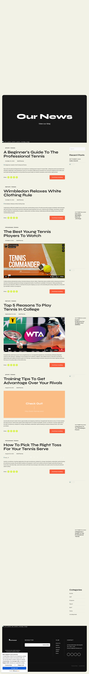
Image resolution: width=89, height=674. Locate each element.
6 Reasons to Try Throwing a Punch (80, 428)
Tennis (12, 148)
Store (57, 653)
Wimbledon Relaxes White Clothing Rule (32, 193)
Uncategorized (73, 614)
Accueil (7, 84)
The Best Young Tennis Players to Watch (27, 233)
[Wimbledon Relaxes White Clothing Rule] (34, 204)
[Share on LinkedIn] (14, 177)
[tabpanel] (34, 457)
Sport (7, 148)
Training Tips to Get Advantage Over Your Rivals (33, 380)
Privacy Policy (74, 665)
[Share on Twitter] (11, 177)
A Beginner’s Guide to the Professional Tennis (31, 154)
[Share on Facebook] (8, 177)
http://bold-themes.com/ (34, 411)
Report (8, 187)
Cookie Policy (82, 665)
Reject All (21, 665)
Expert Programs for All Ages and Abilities (79, 322)
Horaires (8, 86)
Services (58, 647)
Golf (70, 597)
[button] (6, 457)
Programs (9, 227)
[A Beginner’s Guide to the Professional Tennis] (34, 165)
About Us (58, 643)
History (57, 645)
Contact (8, 87)
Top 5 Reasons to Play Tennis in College (27, 307)
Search (83, 149)
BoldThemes (20, 161)
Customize (8, 665)
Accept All (14, 668)
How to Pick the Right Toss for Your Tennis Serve (32, 447)
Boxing (71, 593)
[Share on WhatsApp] (17, 177)
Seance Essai (9, 90)
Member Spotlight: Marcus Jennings (78, 216)
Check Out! (34, 403)
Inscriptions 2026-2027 (13, 89)
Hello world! (73, 161)
